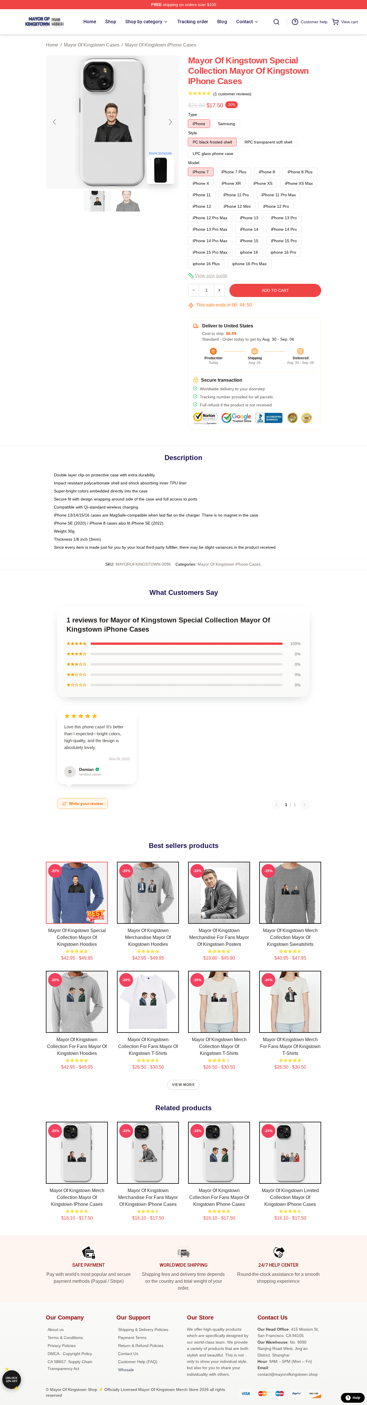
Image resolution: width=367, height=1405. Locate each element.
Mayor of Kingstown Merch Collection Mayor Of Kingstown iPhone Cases (77, 1197)
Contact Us (128, 1353)
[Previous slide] (55, 122)
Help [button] (356, 1398)
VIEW (77, 918)
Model (193, 162)
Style (192, 133)
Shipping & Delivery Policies (143, 1329)
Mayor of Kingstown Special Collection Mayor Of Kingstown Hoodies (77, 937)
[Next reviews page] (304, 804)
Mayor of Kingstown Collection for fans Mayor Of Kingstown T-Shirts (148, 1046)
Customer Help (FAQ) (137, 1361)
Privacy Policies (62, 1345)
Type (192, 114)
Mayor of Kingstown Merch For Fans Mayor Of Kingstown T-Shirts (290, 1046)
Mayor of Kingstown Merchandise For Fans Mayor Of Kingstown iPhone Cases (148, 1197)
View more (183, 1085)
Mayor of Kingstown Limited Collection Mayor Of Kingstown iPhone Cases (290, 1197)
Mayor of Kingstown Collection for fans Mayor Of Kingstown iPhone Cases (219, 1197)
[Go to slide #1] (97, 201)
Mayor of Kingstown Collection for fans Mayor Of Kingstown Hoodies (77, 1046)
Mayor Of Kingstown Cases (91, 44)
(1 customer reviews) (232, 94)
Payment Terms (132, 1337)
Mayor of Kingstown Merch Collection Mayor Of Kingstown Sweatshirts (290, 937)
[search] (276, 22)
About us (56, 1329)
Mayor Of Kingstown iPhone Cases (160, 44)
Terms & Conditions (65, 1337)
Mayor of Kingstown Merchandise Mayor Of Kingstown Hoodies (148, 937)
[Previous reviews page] (276, 804)
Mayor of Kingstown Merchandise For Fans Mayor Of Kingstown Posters (219, 937)
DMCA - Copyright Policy (70, 1353)
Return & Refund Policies (140, 1345)
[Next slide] (170, 122)
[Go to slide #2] (127, 201)
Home (52, 44)
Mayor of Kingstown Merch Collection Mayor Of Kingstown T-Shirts (219, 1046)
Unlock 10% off (11, 1380)
